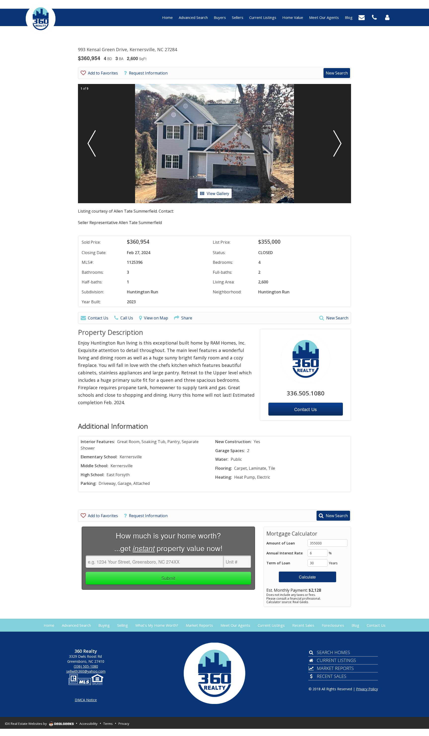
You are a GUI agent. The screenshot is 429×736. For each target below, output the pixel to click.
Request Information (148, 73)
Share (186, 318)
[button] (91, 143)
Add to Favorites (103, 73)
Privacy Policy (367, 689)
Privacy (123, 723)
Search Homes (333, 652)
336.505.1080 (305, 393)
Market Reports (335, 668)
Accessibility (88, 723)
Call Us (126, 318)
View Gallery (218, 193)
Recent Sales (331, 676)
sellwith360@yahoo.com (86, 671)
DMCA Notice (86, 699)
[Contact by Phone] (374, 17)
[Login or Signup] (387, 17)
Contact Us (98, 318)
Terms (108, 723)
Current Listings (336, 660)
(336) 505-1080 (86, 666)
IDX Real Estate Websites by (26, 723)
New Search (337, 73)
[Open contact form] (361, 17)
